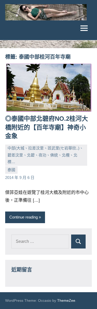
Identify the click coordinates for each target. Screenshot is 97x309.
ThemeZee (66, 300)
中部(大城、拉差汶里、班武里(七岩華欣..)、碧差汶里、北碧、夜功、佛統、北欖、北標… (45, 155)
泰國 (11, 170)
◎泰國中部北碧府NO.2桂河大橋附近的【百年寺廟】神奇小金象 (46, 127)
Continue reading (23, 217)
